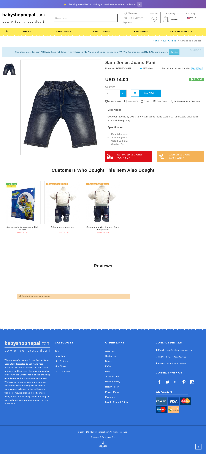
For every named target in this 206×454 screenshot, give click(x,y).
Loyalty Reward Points (116, 402)
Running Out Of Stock (57, 184)
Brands (109, 361)
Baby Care (62, 31)
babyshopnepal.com (100, 432)
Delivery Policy (112, 381)
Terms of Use (112, 376)
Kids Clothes (101, 31)
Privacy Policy (112, 392)
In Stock (198, 79)
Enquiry (147, 101)
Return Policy (112, 387)
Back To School (180, 31)
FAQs (108, 366)
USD (192, 18)
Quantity (110, 87)
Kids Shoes (141, 31)
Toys (26, 31)
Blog (107, 371)
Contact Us (110, 356)
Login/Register (129, 13)
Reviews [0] (132, 101)
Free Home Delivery (132, 18)
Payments (127, 22)
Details (174, 52)
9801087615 (197, 68)
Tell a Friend (162, 101)
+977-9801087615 (177, 357)
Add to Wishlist (114, 101)
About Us (109, 351)
